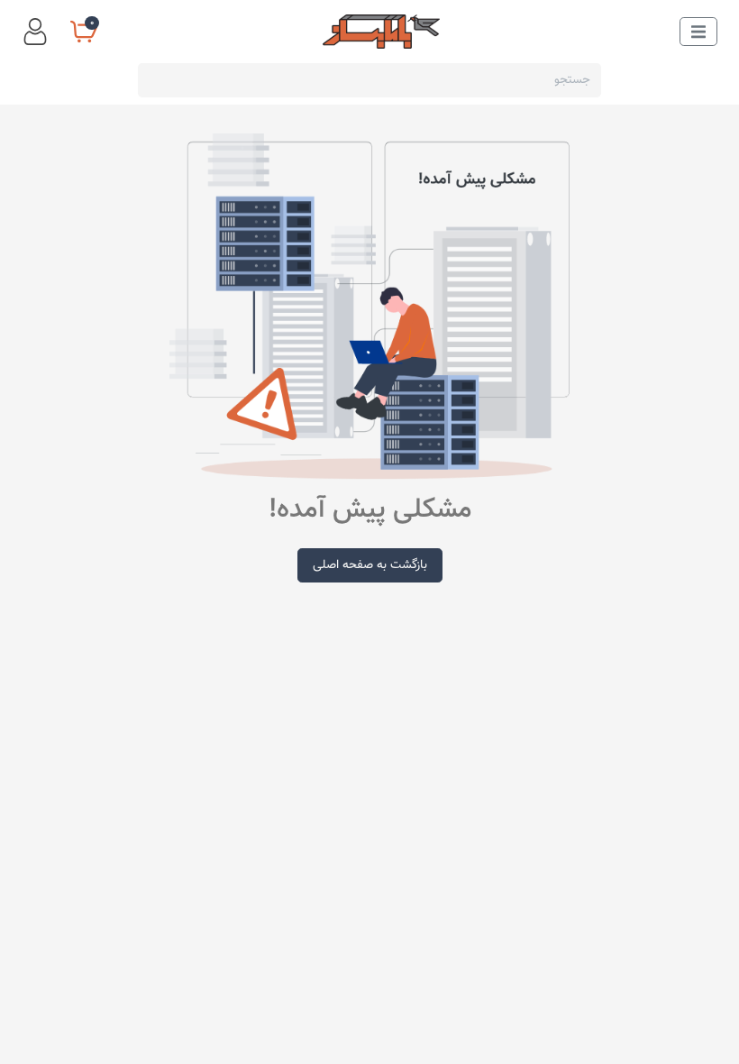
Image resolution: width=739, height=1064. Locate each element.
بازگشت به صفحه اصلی (370, 564)
